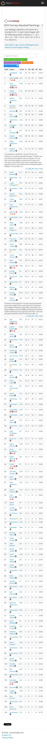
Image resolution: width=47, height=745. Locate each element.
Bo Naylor (13, 250)
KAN (21, 106)
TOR (21, 125)
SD (20, 178)
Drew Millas (13, 410)
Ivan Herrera (12, 115)
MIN (21, 188)
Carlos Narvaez (12, 256)
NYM (21, 239)
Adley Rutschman (13, 142)
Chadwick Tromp (13, 627)
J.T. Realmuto (13, 132)
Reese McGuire (12, 445)
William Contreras (13, 99)
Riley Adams (14, 522)
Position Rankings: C (11, 63)
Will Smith (13, 78)
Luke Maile (13, 527)
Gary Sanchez (12, 376)
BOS (21, 141)
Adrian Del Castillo (13, 352)
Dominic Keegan (12, 509)
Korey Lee (13, 439)
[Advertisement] (23, 12)
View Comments (10, 66)
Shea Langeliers (13, 85)
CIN (21, 205)
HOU (21, 120)
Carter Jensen (12, 200)
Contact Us (6, 735)
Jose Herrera (12, 697)
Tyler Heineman (13, 483)
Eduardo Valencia (13, 633)
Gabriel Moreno (12, 150)
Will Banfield (14, 675)
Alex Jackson (14, 610)
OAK (21, 84)
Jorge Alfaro (14, 570)
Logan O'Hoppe (13, 184)
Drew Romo (14, 648)
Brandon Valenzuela (13, 604)
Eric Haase (13, 597)
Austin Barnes (12, 566)
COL (21, 91)
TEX (21, 183)
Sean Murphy (12, 261)
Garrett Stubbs (12, 617)
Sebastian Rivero (13, 681)
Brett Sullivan (12, 577)
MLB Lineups (27, 63)
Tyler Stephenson (14, 206)
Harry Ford (13, 276)
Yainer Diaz (13, 120)
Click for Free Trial (35, 168)
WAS (21, 276)
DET (21, 228)
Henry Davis (14, 282)
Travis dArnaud (13, 299)
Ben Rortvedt (13, 670)
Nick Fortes (13, 399)
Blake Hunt (13, 178)
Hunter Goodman (13, 92)
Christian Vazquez (13, 473)
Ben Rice (12, 111)
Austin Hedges (12, 539)
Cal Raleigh (13, 73)
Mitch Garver (12, 478)
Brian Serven (12, 708)
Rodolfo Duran (12, 665)
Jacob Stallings (12, 622)
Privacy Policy (7, 737)
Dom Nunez (14, 712)
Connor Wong (12, 294)
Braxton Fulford (12, 288)
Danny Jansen (12, 335)
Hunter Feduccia (13, 491)
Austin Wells (14, 217)
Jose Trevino (14, 370)
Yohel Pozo (13, 426)
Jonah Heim (13, 415)
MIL (21, 98)
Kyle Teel (13, 212)
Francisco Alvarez (13, 240)
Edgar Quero (12, 224)
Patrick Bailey (12, 395)
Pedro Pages (12, 382)
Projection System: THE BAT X (15, 59)
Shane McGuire (12, 643)
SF (20, 449)
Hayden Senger (12, 692)
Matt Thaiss (13, 587)
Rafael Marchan (13, 458)
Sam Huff (13, 687)
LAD (21, 78)
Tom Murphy (12, 496)
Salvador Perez (13, 107)
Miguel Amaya (12, 360)
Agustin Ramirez (12, 137)
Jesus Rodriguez (13, 450)
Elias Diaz (13, 519)
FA (20, 495)
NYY (21, 111)
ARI (21, 149)
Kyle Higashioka (13, 321)
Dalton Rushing (12, 328)
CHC (21, 233)
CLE (21, 394)
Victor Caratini (12, 245)
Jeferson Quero (12, 534)
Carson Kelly (14, 233)
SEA (21, 73)
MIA (21, 136)
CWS (21, 212)
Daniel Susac (12, 465)
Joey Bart (13, 266)
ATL (21, 172)
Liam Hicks (13, 365)
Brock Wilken (12, 561)
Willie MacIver (12, 545)
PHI (21, 131)
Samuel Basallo (12, 195)
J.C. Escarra (13, 513)
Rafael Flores (12, 504)
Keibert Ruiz (14, 340)
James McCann (12, 346)
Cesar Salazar (12, 555)
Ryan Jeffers (14, 188)
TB (20, 365)
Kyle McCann (12, 593)
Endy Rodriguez (13, 432)
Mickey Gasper (12, 550)
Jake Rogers (14, 404)
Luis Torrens (14, 356)
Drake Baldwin (12, 173)
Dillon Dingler (12, 229)
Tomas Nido (14, 637)
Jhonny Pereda (12, 660)
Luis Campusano (14, 387)
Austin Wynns (12, 421)
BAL (21, 194)
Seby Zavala (14, 702)
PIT (21, 282)
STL (21, 114)
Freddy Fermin (12, 272)
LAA (21, 298)
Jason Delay (14, 653)
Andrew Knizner (12, 582)
